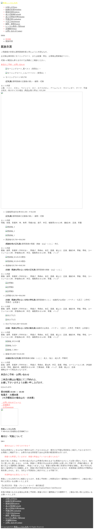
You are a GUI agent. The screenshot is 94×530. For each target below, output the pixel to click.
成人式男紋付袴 (15, 17)
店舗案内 (11, 29)
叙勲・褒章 (13, 24)
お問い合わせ (14, 31)
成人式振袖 (13, 14)
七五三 (13, 21)
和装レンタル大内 (21, 527)
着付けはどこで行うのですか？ (17, 446)
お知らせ (11, 7)
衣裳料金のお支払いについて (16, 475)
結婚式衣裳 (13, 9)
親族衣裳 (12, 12)
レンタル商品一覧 (15, 26)
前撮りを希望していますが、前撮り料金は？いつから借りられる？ (32, 457)
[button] (47, 446)
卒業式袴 (13, 19)
